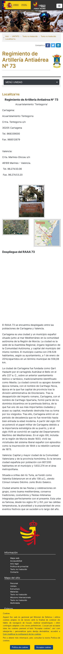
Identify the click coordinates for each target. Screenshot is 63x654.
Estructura (14, 589)
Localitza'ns (10, 39)
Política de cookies (20, 647)
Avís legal (14, 564)
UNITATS (15, 36)
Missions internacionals (20, 597)
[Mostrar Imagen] (31, 200)
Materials (14, 592)
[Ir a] (15, 226)
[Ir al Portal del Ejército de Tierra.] (31, 20)
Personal (14, 583)
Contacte (14, 572)
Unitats (13, 586)
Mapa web (14, 558)
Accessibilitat (16, 561)
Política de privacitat (19, 566)
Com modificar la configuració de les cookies (22, 634)
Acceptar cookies (43, 647)
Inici (7, 36)
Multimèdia (15, 603)
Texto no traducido (30, 36)
